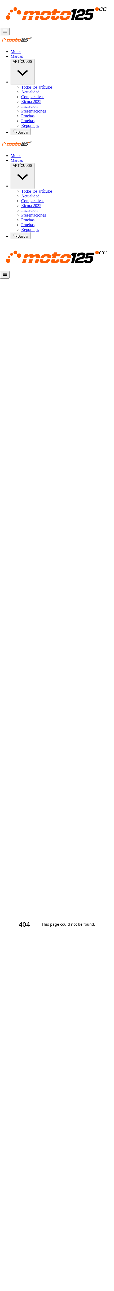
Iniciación (29, 106)
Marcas (17, 56)
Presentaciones (33, 111)
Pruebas (27, 116)
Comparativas (32, 96)
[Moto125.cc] (57, 25)
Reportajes (30, 125)
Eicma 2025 (31, 101)
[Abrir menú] (5, 31)
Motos (16, 51)
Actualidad (30, 92)
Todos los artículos (36, 87)
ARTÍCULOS (22, 62)
